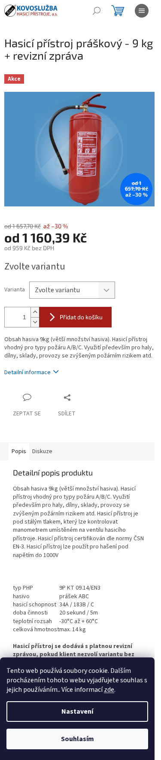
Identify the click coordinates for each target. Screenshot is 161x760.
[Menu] (141, 10)
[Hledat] (96, 10)
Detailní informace (27, 372)
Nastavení (77, 711)
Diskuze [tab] (42, 451)
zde (109, 689)
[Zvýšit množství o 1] (34, 312)
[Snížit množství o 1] (34, 322)
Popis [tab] (19, 451)
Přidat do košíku (81, 317)
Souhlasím (77, 739)
